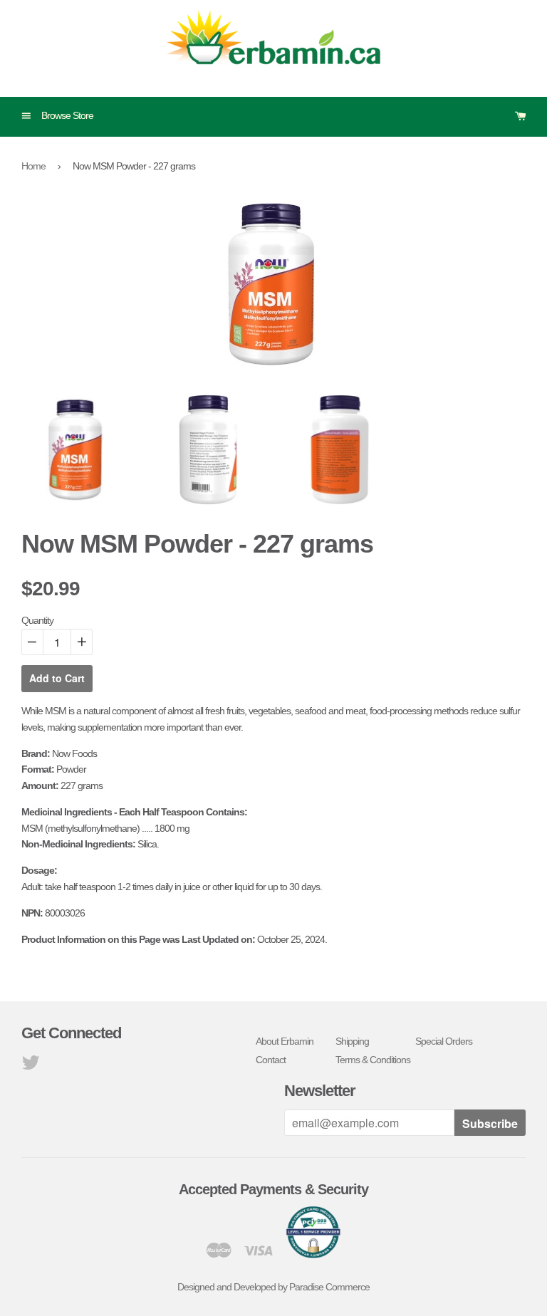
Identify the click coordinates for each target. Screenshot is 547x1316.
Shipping (352, 1041)
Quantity (37, 620)
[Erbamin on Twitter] (30, 1066)
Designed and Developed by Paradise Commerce (273, 1286)
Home (33, 166)
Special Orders (443, 1041)
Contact (271, 1059)
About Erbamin (284, 1041)
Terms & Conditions (372, 1059)
